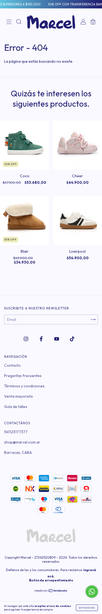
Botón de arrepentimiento (51, 580)
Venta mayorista (18, 396)
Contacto (12, 365)
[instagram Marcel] (26, 339)
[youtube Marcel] (57, 339)
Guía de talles (15, 406)
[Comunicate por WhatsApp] (92, 591)
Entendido (87, 607)
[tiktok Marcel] (72, 339)
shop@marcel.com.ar (22, 442)
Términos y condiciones (24, 386)
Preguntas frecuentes (23, 375)
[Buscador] (18, 22)
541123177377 (15, 431)
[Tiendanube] (51, 591)
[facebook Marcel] (41, 339)
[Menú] (9, 22)
